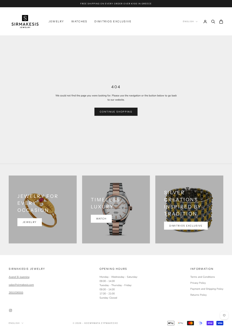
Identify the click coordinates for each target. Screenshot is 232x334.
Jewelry (56, 21)
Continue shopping (116, 111)
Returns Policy (198, 295)
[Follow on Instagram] (10, 310)
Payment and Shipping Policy (206, 289)
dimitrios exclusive (185, 225)
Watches (79, 21)
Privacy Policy (198, 283)
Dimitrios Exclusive (112, 21)
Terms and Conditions (202, 277)
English (188, 21)
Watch (101, 218)
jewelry (30, 222)
